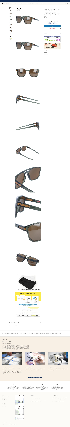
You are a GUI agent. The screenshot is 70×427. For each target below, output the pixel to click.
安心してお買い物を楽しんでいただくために (35, 377)
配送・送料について (46, 50)
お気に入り (42, 3)
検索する (3, 395)
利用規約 (3, 400)
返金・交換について (4, 399)
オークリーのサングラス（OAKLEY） (14, 333)
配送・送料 (3, 402)
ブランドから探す (14, 3)
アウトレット (26, 3)
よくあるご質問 (4, 404)
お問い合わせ (37, 3)
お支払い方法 (3, 403)
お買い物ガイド (32, 3)
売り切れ (52, 26)
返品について (45, 52)
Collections (6, 333)
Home (3, 333)
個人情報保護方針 (4, 398)
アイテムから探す (21, 3)
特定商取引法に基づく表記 (5, 396)
